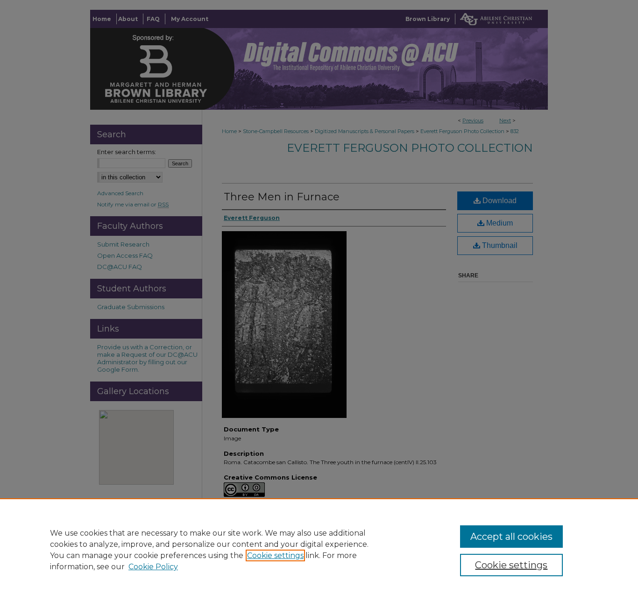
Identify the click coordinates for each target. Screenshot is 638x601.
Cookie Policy (153, 566)
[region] (319, 549)
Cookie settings (275, 555)
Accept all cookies (511, 536)
